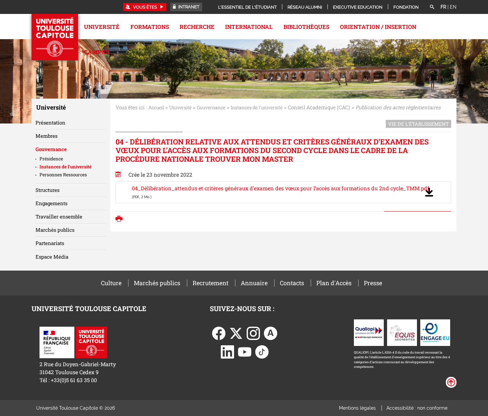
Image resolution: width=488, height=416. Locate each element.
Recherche (197, 27)
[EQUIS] (402, 331)
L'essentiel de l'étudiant (247, 7)
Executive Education (357, 7)
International (249, 27)
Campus (96, 52)
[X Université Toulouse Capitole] (236, 332)
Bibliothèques (306, 27)
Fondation (406, 7)
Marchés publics (55, 229)
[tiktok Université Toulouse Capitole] (262, 351)
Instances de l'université (257, 107)
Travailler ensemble (59, 216)
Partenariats (50, 243)
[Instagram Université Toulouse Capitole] (253, 332)
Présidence (51, 159)
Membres (46, 135)
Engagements (51, 203)
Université (102, 27)
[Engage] (435, 331)
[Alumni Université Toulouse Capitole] (270, 332)
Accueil (156, 107)
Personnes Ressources (63, 175)
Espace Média (52, 256)
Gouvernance (211, 107)
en (453, 7)
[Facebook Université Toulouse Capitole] (218, 332)
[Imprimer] (121, 219)
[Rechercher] (432, 7)
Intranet (188, 6)
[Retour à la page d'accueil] (55, 37)
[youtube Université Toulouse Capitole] (244, 351)
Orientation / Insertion (378, 27)
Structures (47, 190)
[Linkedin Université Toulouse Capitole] (227, 351)
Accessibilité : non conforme (416, 408)
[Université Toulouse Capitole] (91, 341)
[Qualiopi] (369, 331)
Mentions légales (357, 408)
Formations (149, 27)
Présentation (50, 122)
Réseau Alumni (304, 7)
